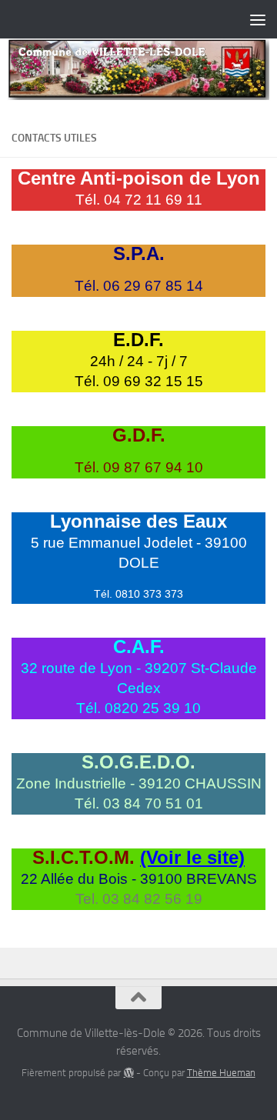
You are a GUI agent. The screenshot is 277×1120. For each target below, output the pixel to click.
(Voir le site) (192, 857)
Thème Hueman (221, 1072)
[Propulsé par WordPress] (128, 1073)
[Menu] (258, 19)
